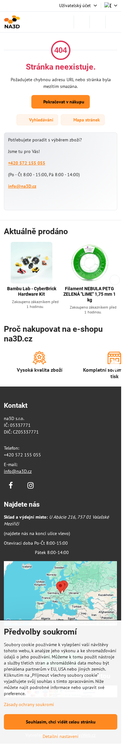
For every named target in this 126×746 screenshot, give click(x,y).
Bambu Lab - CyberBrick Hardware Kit (31, 291)
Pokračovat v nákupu (63, 102)
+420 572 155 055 (26, 163)
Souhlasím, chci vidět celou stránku (61, 722)
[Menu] (113, 21)
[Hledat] (81, 21)
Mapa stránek (86, 120)
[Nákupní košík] (97, 21)
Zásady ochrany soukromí (29, 704)
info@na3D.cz (22, 186)
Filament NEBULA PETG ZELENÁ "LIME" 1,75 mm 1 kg (89, 294)
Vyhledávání (40, 120)
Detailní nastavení (61, 736)
